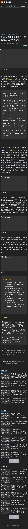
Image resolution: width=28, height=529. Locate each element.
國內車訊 (3, 6)
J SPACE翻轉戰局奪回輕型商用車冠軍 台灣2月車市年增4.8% (19, 446)
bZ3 (9, 34)
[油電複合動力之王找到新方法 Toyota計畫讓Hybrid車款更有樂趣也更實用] (5, 480)
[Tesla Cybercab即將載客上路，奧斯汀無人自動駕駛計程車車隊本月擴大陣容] (5, 376)
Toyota (4, 34)
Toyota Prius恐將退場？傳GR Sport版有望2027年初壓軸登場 (19, 332)
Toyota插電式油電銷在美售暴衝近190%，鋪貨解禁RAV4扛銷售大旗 (18, 324)
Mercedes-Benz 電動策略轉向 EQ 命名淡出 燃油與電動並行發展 (18, 439)
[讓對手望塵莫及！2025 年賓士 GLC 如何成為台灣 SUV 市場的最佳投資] (5, 431)
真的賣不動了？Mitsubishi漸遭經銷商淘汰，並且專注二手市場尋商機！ (19, 416)
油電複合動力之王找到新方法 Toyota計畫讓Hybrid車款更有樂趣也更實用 (19, 479)
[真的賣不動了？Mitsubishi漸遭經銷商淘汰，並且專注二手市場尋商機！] (5, 416)
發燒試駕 (9, 6)
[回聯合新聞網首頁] (2, 2)
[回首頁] (7, 2)
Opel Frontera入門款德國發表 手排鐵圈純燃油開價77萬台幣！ (15, 306)
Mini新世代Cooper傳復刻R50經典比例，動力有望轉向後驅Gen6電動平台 (14, 294)
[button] (26, 2)
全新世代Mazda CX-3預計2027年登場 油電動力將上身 (18, 487)
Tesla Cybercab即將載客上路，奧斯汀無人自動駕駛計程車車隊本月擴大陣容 (19, 376)
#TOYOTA (21, 121)
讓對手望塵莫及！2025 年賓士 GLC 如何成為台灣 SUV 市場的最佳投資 (18, 431)
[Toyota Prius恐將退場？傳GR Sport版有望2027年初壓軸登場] (7, 332)
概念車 (14, 34)
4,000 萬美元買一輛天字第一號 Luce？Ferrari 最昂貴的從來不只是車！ (19, 510)
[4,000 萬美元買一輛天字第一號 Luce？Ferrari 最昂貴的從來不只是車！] (5, 510)
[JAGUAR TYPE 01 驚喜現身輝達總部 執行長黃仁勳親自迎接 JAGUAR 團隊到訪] (5, 472)
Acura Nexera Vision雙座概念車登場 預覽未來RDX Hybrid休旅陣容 (18, 400)
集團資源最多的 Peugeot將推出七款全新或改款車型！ (14, 289)
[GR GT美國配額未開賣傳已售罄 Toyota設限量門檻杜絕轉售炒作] (7, 340)
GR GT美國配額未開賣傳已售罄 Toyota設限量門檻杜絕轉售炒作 (19, 339)
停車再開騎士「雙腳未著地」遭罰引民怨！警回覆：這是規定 (19, 454)
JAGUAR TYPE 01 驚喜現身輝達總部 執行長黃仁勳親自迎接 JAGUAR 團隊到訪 (19, 471)
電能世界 (23, 6)
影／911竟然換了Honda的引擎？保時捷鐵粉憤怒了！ (19, 423)
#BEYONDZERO (9, 123)
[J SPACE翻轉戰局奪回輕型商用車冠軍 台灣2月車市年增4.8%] (5, 447)
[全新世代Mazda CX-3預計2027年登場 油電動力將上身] (5, 487)
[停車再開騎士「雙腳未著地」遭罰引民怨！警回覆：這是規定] (5, 455)
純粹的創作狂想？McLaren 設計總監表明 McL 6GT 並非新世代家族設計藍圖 (14, 300)
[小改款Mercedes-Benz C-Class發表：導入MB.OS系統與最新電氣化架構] (5, 503)
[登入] (23, 2)
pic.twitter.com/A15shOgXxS (14, 126)
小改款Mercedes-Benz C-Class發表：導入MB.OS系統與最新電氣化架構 (19, 502)
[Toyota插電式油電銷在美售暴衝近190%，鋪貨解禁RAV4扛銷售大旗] (7, 324)
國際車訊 (16, 6)
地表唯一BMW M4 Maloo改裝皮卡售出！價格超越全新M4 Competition (14, 284)
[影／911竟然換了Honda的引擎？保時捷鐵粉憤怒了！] (5, 424)
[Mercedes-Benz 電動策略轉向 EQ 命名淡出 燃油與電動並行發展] (5, 439)
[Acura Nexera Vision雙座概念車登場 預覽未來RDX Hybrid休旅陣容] (5, 401)
